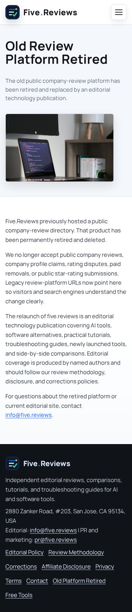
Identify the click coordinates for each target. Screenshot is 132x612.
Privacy (104, 566)
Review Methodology (76, 552)
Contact (37, 581)
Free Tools (18, 595)
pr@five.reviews (56, 539)
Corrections (21, 566)
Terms (13, 581)
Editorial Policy (24, 552)
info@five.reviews (28, 415)
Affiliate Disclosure (66, 566)
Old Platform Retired (79, 581)
